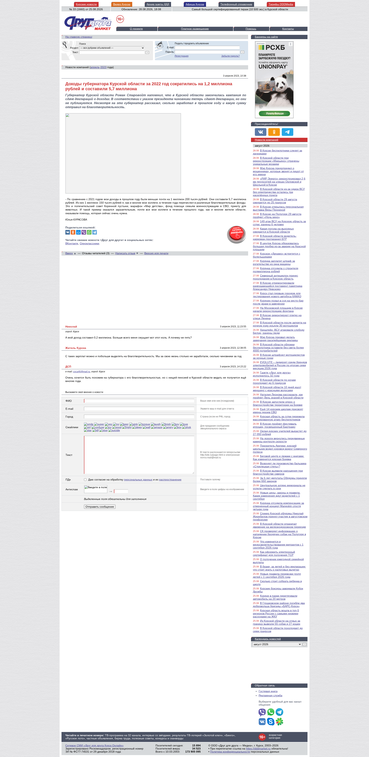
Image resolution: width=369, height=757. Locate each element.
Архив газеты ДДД (158, 4)
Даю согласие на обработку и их (134, 479)
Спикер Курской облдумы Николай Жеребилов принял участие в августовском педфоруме (280, 516)
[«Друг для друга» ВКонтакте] (260, 132)
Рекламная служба (270, 695)
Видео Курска (121, 4)
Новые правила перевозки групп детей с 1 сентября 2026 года (277, 575)
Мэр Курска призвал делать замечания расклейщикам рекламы (275, 339)
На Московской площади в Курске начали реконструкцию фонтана (278, 309)
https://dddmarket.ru (258, 748)
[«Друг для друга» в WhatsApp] (271, 712)
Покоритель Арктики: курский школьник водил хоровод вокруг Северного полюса (280, 448)
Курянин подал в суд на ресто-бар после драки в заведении (278, 302)
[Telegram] (94, 232)
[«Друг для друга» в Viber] (262, 712)
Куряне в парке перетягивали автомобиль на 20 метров (275, 597)
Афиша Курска (195, 4)
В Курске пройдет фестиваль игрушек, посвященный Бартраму (275, 425)
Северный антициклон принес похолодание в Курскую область (275, 277)
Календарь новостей (268, 638)
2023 (103, 67)
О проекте (136, 28)
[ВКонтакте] (67, 232)
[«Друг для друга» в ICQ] (279, 722)
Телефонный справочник (236, 4)
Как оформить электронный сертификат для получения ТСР (274, 553)
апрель (95, 67)
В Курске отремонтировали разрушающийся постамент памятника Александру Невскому (277, 286)
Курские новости (86, 4)
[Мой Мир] (78, 232)
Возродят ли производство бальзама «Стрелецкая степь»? (279, 465)
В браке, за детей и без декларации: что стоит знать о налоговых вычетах (279, 568)
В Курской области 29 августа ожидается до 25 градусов (275, 201)
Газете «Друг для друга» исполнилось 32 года (272, 374)
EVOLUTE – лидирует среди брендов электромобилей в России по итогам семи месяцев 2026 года (280, 365)
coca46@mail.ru (81, 371)
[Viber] (83, 232)
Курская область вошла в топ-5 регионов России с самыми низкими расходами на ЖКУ (276, 613)
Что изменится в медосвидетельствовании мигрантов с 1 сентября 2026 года (278, 544)
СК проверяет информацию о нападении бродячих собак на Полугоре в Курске (279, 534)
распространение (170, 479)
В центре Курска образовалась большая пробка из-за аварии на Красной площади (279, 246)
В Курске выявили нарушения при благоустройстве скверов (278, 472)
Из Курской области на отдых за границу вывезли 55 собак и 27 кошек (276, 622)
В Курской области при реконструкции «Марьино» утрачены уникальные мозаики (276, 160)
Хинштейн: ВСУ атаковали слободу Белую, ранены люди (278, 331)
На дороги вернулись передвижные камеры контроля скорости (279, 440)
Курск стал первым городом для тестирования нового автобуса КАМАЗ (277, 295)
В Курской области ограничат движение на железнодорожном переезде (279, 525)
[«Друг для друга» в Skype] (271, 722)
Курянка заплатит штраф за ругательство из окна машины (274, 262)
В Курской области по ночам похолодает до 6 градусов (274, 381)
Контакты (288, 28)
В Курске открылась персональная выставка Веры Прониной (278, 208)
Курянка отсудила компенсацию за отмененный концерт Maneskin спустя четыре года (278, 506)
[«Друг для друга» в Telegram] (287, 132)
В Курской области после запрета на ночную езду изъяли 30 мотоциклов (279, 324)
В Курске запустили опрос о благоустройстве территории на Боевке (278, 403)
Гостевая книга (268, 691)
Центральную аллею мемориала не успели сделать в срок (279, 487)
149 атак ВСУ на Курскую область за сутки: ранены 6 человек (279, 223)
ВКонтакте (71, 243)
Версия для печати (156, 253)
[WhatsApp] (89, 232)
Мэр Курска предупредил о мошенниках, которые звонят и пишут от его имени (278, 171)
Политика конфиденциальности (230, 751)
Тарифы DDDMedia (281, 4)
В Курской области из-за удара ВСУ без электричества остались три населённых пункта (279, 192)
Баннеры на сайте (266, 36)
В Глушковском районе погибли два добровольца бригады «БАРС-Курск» (279, 605)
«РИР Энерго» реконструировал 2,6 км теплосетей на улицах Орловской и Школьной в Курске (279, 181)
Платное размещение (195, 28)
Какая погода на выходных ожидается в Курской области (273, 230)
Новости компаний (266, 139)
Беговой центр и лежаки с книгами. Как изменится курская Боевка (278, 458)
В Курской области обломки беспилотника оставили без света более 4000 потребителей (278, 347)
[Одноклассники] (73, 232)
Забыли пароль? (230, 56)
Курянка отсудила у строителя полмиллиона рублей (275, 270)
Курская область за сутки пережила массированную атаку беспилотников (279, 418)
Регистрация (182, 56)
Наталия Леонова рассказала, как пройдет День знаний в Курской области (278, 396)
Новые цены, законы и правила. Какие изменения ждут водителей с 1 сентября (276, 495)
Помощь (251, 28)
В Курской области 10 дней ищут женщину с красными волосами (277, 389)
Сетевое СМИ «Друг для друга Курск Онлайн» (94, 745)
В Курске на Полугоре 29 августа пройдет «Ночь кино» (277, 215)
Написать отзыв (125, 253)
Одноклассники (89, 243)
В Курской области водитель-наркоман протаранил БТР (275, 237)
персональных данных (138, 479)
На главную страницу (78, 36)
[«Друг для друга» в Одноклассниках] (274, 132)
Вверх (69, 253)
